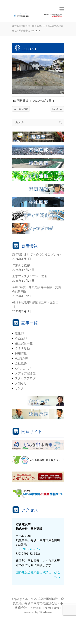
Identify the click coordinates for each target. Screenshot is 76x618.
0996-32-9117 (31, 549)
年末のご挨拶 (21, 265)
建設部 (19, 333)
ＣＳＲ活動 (22, 348)
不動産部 (21, 338)
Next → (57, 109)
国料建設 (23, 100)
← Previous (21, 109)
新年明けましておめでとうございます (37, 254)
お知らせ (21, 383)
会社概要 (21, 363)
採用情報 (21, 353)
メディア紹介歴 (25, 373)
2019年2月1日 (42, 100)
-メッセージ (23, 368)
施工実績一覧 (24, 343)
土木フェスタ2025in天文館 (29, 276)
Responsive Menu (61, 9)
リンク (19, 388)
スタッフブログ (25, 378)
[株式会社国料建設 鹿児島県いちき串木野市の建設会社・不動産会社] (38, 16)
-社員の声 (21, 358)
